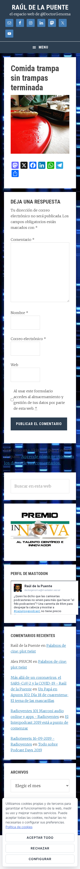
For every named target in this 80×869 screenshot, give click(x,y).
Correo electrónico (28, 339)
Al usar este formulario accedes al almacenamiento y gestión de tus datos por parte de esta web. (39, 400)
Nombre (19, 313)
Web (14, 365)
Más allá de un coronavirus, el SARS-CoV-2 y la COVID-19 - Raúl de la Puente (38, 683)
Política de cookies (19, 827)
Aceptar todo (40, 837)
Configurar (40, 859)
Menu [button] (43, 47)
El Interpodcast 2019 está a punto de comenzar (39, 722)
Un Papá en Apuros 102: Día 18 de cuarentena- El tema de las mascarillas (39, 695)
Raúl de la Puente (40, 7)
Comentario (22, 239)
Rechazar (40, 848)
